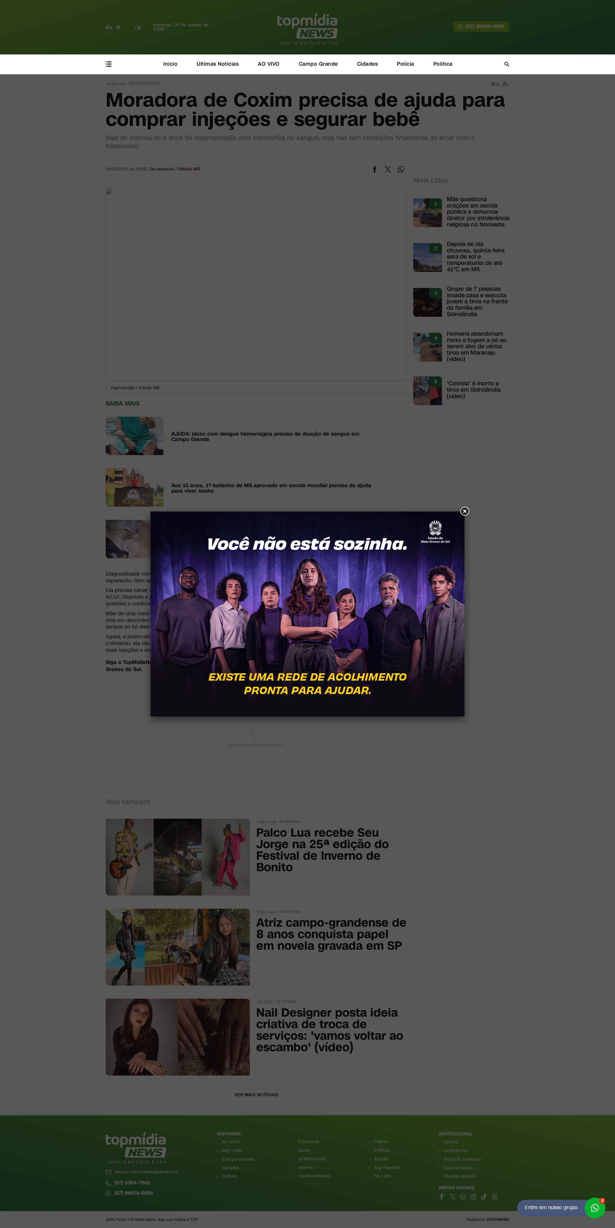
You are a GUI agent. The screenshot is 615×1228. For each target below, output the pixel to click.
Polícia (405, 64)
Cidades (367, 64)
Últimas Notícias (218, 64)
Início (170, 64)
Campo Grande (318, 64)
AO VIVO (269, 64)
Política (443, 64)
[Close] (464, 511)
